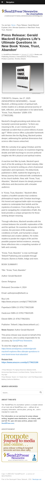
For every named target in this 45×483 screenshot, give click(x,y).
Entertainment (21, 57)
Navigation (10, 2)
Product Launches (8, 59)
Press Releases (32, 57)
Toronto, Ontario (20, 59)
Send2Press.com (8, 423)
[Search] (41, 392)
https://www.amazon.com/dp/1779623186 (20, 362)
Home (13, 25)
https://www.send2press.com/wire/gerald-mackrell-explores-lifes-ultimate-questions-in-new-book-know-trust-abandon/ (21, 351)
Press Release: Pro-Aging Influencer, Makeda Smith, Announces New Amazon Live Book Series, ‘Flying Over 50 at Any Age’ (21, 372)
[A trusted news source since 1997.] (22, 15)
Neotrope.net (36, 479)
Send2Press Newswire (11, 54)
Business (12, 57)
